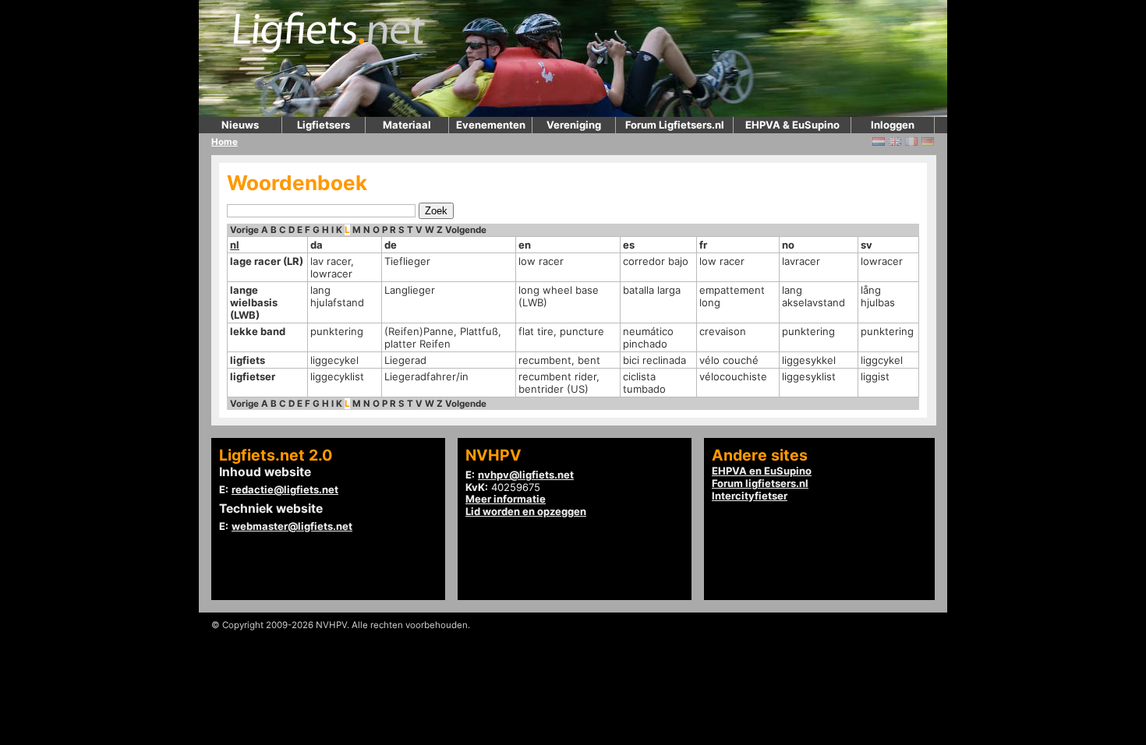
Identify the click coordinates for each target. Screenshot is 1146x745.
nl (234, 244)
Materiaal (407, 124)
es (629, 244)
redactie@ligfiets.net (285, 489)
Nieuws (240, 124)
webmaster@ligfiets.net (292, 526)
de (390, 244)
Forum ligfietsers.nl (760, 483)
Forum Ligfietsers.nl (674, 124)
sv (866, 244)
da (316, 244)
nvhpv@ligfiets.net (526, 474)
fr (703, 244)
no (788, 244)
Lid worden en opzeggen (525, 511)
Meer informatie (505, 499)
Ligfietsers (323, 124)
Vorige (244, 229)
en (524, 244)
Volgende (465, 229)
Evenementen (490, 124)
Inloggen (892, 124)
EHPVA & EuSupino (792, 124)
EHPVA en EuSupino (762, 470)
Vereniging (573, 124)
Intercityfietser (749, 495)
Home (224, 141)
